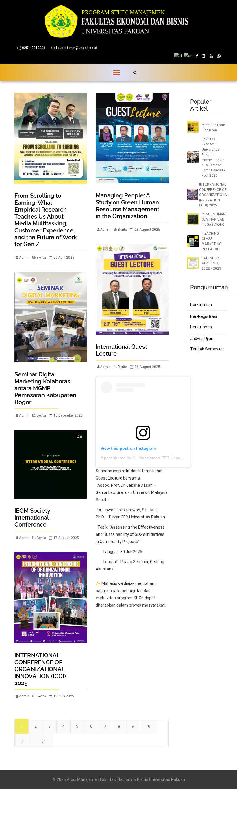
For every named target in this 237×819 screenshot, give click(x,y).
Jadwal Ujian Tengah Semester (207, 343)
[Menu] (110, 72)
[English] (1, 811)
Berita (41, 257)
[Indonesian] (0, 811)
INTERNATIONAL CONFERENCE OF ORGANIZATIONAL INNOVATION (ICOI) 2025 (40, 669)
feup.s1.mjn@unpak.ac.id (76, 48)
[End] (41, 741)
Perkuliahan (201, 304)
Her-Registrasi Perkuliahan (203, 321)
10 (148, 726)
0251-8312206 (34, 48)
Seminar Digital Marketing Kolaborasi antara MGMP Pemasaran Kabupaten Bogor (45, 388)
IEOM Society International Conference (32, 517)
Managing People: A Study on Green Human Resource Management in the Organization (127, 206)
